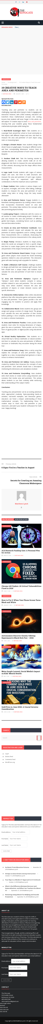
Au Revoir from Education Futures (17, 867)
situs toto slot (4, 1009)
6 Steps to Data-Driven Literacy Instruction (20, 874)
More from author (21, 519)
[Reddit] (20, 102)
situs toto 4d (4, 1007)
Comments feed (10, 759)
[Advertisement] (21, 51)
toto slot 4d (3, 1011)
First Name (5, 839)
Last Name (5, 845)
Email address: (6, 832)
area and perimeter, (34, 121)
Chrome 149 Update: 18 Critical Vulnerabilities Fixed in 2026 (21, 587)
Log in (7, 754)
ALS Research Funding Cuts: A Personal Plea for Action (21, 551)
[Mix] (24, 102)
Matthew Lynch (7, 94)
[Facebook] (3, 102)
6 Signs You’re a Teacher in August (18, 467)
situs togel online (5, 1003)
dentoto (2, 1005)
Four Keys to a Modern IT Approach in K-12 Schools (22, 880)
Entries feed (9, 756)
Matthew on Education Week (17, 860)
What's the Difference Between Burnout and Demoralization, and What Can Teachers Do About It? (23, 888)
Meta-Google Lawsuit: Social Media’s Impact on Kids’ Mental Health (21, 672)
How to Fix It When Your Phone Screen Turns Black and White (21, 601)
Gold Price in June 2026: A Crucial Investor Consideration (20, 708)
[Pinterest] (16, 102)
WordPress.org (10, 762)
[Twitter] (7, 102)
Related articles (7, 519)
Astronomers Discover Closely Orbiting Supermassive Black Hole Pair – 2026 (18, 637)
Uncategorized (6, 79)
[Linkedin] (12, 102)
